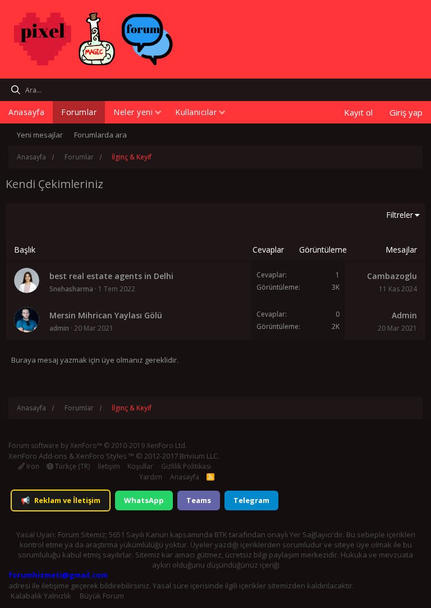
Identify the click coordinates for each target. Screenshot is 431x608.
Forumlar (79, 112)
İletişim (109, 466)
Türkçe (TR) (71, 466)
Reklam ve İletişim (60, 500)
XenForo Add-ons (37, 456)
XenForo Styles (101, 456)
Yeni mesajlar (40, 135)
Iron (32, 466)
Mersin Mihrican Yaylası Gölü (105, 315)
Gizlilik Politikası (186, 466)
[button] (158, 113)
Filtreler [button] (399, 214)
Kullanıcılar (196, 112)
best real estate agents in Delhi (111, 276)
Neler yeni (133, 112)
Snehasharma (71, 289)
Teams (198, 500)
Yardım (150, 477)
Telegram (251, 500)
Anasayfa (26, 112)
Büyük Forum (102, 596)
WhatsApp (144, 500)
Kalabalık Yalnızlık (41, 596)
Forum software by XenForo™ (97, 445)
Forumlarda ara (100, 135)
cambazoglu (392, 276)
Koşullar (140, 466)
